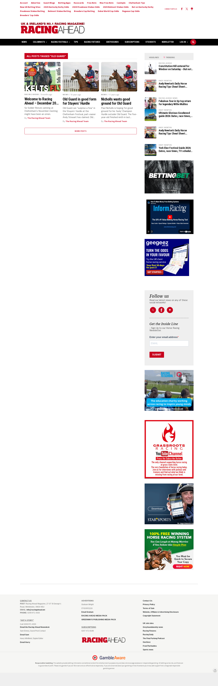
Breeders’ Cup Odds (29, 15)
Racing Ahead (31, 94)
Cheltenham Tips (137, 2)
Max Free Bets (106, 2)
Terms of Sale (148, 608)
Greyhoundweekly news (153, 627)
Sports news (148, 650)
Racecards (79, 2)
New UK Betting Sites (30, 6)
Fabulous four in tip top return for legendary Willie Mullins (175, 103)
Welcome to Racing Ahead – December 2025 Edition (42, 101)
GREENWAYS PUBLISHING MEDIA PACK (98, 620)
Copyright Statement (151, 616)
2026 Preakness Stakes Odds (86, 6)
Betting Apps (64, 2)
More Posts (80, 131)
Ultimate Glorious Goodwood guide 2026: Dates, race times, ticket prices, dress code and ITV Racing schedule (175, 114)
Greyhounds (112, 42)
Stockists (150, 42)
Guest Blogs (49, 2)
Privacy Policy (149, 604)
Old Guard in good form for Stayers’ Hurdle (79, 101)
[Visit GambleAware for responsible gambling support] (112, 657)
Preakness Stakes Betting (32, 11)
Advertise (35, 2)
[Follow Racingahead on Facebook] (181, 9)
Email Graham (87, 612)
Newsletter (168, 42)
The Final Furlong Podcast (154, 638)
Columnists (39, 42)
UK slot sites (148, 623)
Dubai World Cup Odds (108, 11)
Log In (183, 42)
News (24, 42)
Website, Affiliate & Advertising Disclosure (161, 612)
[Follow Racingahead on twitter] (186, 9)
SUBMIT (156, 354)
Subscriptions (132, 42)
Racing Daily (148, 635)
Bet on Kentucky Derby (142, 6)
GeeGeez (147, 642)
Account (24, 2)
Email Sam (24, 635)
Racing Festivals (59, 42)
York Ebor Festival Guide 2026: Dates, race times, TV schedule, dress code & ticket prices (176, 149)
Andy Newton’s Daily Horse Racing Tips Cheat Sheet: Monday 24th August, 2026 (173, 85)
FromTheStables (150, 646)
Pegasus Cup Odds (131, 11)
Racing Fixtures (92, 42)
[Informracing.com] (169, 233)
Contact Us (147, 601)
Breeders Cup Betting (84, 11)
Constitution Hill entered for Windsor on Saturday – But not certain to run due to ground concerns (175, 68)
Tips (76, 42)
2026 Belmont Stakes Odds (116, 6)
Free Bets (91, 2)
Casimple (121, 2)
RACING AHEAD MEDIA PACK (94, 616)
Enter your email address (163, 337)
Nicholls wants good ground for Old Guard (116, 101)
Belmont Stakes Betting (59, 11)
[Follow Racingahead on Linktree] (192, 9)
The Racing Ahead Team (38, 118)
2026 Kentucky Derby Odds (56, 6)
